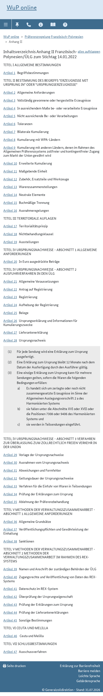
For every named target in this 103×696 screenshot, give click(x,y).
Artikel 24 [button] (10, 304)
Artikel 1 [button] (9, 72)
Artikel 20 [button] (10, 261)
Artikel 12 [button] (10, 179)
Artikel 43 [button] (10, 604)
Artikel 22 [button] (10, 289)
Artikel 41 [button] (10, 588)
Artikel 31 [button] (10, 470)
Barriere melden (89, 670)
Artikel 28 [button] (10, 340)
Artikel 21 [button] (10, 281)
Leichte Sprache (89, 675)
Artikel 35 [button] (10, 501)
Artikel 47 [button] (10, 651)
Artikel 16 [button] (10, 210)
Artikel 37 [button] (10, 529)
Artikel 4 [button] (9, 108)
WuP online (22, 7)
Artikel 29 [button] (10, 454)
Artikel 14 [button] (10, 194)
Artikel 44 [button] (10, 612)
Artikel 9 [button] (9, 147)
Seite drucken (16, 665)
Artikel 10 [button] (10, 163)
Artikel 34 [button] (10, 493)
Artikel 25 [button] (10, 312)
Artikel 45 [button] (10, 620)
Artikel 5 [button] (9, 115)
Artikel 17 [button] (10, 225)
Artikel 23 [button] (10, 296)
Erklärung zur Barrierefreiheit (80, 665)
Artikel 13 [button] (10, 186)
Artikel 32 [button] (10, 478)
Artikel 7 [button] (9, 131)
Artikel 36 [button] (10, 521)
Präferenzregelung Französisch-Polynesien (54, 36)
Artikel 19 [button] (10, 241)
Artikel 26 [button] (10, 320)
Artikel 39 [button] (10, 568)
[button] (6, 24)
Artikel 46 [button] (10, 635)
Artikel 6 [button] (9, 123)
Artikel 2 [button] (9, 92)
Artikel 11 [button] (10, 171)
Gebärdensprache (88, 680)
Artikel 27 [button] (10, 332)
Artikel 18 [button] (10, 233)
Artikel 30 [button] (10, 462)
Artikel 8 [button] (9, 139)
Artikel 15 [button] (10, 202)
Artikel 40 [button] (10, 576)
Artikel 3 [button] (9, 100)
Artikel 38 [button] (10, 541)
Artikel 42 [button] (10, 596)
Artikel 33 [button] (10, 486)
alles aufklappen (89, 51)
